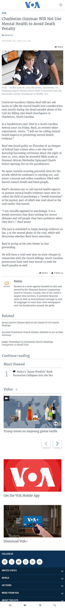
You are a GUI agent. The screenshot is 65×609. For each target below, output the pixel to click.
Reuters (9, 35)
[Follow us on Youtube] (18, 562)
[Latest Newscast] (10, 605)
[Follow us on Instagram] (25, 562)
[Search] (54, 605)
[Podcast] (39, 562)
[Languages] (39, 605)
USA (4, 13)
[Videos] (25, 605)
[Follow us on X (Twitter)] (12, 562)
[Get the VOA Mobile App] (32, 475)
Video (8, 389)
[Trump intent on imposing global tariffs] (32, 412)
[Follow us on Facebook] (5, 562)
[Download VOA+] (32, 521)
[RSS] (32, 562)
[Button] (58, 47)
